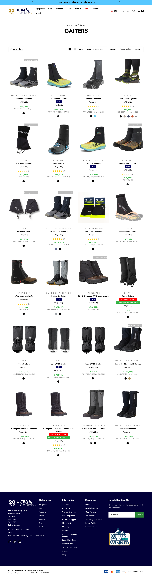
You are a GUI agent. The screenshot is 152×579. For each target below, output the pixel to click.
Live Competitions (69, 515)
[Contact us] (123, 11)
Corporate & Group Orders (69, 535)
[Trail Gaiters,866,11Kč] (58, 139)
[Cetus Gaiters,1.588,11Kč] (128, 272)
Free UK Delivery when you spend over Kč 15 (76, 2)
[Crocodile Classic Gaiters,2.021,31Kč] (93, 404)
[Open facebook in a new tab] (10, 542)
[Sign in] (128, 11)
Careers (65, 551)
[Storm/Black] (91, 443)
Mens (41, 508)
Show (81, 49)
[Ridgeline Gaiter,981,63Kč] (24, 207)
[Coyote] (129, 378)
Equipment (43, 504)
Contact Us (66, 508)
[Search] (133, 11)
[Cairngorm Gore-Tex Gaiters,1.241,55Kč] (24, 404)
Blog (64, 554)
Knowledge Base (91, 508)
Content (42, 527)
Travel (41, 515)
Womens (42, 512)
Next (120, 2)
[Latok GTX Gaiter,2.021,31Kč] (58, 339)
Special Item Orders (69, 540)
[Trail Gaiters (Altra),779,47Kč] (128, 74)
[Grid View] (69, 49)
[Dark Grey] (127, 184)
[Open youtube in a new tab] (20, 542)
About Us (65, 504)
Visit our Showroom (69, 512)
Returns (65, 530)
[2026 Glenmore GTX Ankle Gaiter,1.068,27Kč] (93, 272)
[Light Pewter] (56, 313)
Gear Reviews (90, 512)
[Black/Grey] (120, 116)
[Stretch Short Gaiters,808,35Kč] (128, 139)
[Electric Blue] (94, 116)
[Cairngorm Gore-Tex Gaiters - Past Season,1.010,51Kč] (58, 404)
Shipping (65, 527)
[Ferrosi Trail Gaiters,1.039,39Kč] (58, 207)
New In (42, 519)
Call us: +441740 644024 (18, 529)
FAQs (87, 504)
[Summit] (56, 249)
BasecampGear (91, 527)
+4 (136, 116)
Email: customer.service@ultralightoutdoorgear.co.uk (26, 534)
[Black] (23, 113)
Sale (40, 523)
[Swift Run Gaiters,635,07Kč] (24, 74)
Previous (32, 2)
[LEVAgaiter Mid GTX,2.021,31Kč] (24, 272)
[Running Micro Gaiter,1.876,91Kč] (128, 207)
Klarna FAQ (66, 523)
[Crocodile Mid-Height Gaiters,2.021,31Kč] (128, 339)
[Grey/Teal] (124, 116)
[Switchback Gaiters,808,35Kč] (93, 207)
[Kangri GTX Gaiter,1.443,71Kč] (93, 339)
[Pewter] (58, 116)
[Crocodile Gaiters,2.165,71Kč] (128, 404)
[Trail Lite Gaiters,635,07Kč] (93, 74)
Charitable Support (69, 519)
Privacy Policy (67, 543)
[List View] (74, 49)
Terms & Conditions (69, 547)
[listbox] (131, 49)
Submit (140, 515)
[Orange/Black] (132, 116)
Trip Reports (90, 515)
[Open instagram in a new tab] (15, 542)
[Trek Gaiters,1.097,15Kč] (24, 339)
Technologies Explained (94, 519)
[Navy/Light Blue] (128, 116)
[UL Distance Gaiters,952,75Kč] (58, 74)
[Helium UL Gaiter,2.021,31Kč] (58, 272)
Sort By (113, 49)
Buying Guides (90, 523)
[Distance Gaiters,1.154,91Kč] (93, 139)
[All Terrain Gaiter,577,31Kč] (24, 139)
